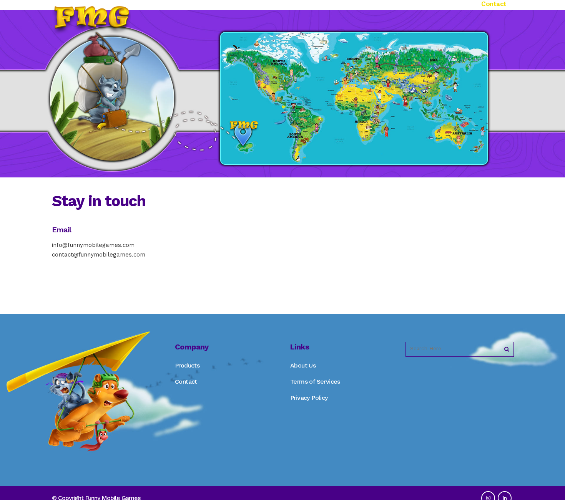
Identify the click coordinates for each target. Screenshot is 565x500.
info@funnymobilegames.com (93, 245)
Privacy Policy (309, 397)
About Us (303, 365)
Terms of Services (315, 381)
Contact (186, 381)
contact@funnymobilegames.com (98, 254)
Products (187, 365)
